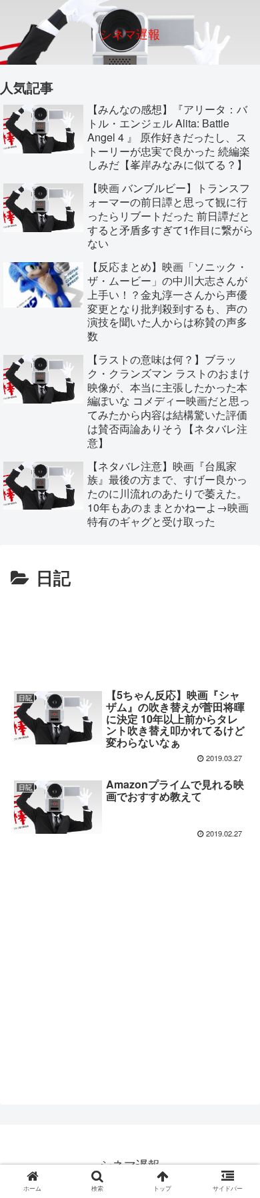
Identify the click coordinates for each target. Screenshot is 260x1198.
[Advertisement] (130, 633)
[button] (235, 1132)
